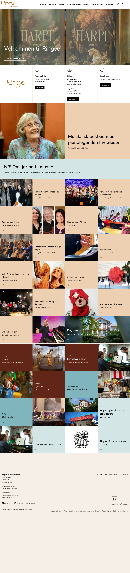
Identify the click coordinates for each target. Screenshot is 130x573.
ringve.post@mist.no (12, 488)
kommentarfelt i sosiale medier (22, 509)
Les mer (38, 87)
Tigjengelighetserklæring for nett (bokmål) (115, 511)
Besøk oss (43, 4)
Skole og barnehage (74, 4)
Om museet (109, 4)
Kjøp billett (72, 99)
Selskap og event (97, 4)
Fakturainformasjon (111, 474)
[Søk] (123, 4)
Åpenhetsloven (56, 511)
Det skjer (61, 4)
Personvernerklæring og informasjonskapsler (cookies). (81, 511)
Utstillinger (52, 4)
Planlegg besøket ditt (13, 58)
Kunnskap (86, 4)
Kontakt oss (124, 474)
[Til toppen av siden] (125, 570)
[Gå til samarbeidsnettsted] (119, 499)
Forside (99, 474)
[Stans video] (127, 60)
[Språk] (118, 4)
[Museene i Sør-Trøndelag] (127, 5)
